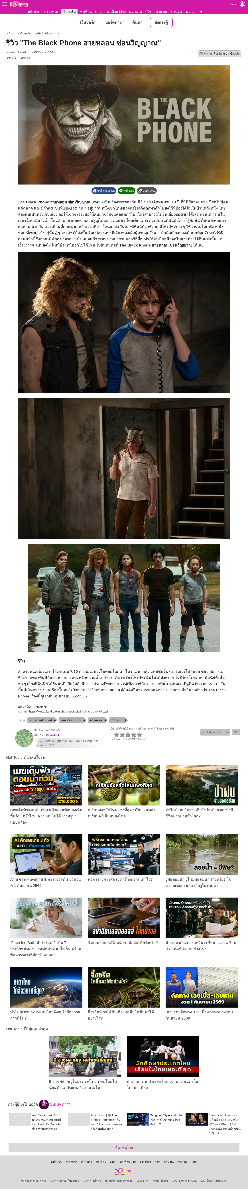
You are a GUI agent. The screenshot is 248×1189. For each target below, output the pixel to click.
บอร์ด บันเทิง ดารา (45, 33)
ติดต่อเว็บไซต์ (160, 1181)
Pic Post (135, 12)
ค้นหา (137, 22)
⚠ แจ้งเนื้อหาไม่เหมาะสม (215, 732)
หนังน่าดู (96, 720)
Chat (98, 12)
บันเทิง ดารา (60, 1104)
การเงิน (176, 12)
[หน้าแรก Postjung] (19, 4)
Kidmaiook (25, 58)
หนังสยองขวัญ (71, 720)
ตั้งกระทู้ (161, 22)
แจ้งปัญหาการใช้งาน (185, 1181)
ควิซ (148, 12)
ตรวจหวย (51, 12)
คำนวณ (161, 12)
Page (190, 12)
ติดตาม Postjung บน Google (222, 53)
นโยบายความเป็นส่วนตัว (64, 1181)
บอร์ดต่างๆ (114, 22)
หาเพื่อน (86, 12)
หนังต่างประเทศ (40, 720)
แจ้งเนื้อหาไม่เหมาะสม (214, 1181)
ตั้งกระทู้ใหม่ (124, 1147)
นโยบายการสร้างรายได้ (119, 1181)
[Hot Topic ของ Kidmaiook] (24, 746)
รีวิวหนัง (116, 720)
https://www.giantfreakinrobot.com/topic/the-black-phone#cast (68, 711)
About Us (142, 1181)
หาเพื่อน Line (116, 12)
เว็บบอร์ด (69, 12)
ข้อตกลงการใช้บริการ (33, 1181)
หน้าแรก (34, 12)
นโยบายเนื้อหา (92, 1181)
